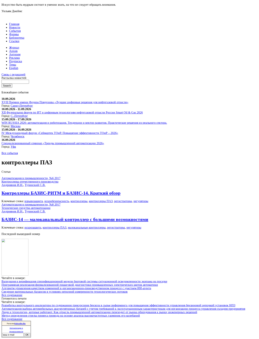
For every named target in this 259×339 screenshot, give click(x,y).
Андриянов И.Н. (12, 185)
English (13, 68)
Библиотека (16, 37)
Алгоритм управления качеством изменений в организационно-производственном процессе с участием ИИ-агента (76, 288)
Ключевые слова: (13, 201)
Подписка (15, 61)
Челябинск (17, 136)
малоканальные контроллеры (87, 227)
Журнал (14, 47)
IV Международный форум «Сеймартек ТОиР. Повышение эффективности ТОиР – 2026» (60, 133)
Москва (15, 126)
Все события (10, 153)
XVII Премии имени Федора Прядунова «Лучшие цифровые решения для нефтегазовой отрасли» (65, 102)
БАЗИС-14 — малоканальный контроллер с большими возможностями (75, 219)
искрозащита (32, 227)
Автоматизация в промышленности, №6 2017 (31, 178)
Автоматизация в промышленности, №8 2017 (31, 204)
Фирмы (14, 34)
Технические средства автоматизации (26, 208)
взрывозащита (33, 201)
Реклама (14, 57)
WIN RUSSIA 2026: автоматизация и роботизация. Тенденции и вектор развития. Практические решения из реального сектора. (84, 122)
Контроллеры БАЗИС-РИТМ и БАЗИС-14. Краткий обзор (61, 193)
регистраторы (123, 201)
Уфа (13, 146)
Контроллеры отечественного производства (30, 181)
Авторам (14, 54)
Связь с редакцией (13, 74)
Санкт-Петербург (22, 105)
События (15, 30)
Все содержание (12, 295)
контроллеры (79, 201)
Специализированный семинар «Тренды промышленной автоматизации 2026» (53, 143)
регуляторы (140, 201)
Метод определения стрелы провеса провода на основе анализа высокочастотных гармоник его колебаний (71, 315)
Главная (14, 24)
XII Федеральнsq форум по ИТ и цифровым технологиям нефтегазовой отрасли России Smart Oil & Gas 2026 (72, 112)
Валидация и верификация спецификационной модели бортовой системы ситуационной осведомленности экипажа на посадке (84, 281)
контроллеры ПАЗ (101, 201)
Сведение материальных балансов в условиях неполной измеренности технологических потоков (65, 291)
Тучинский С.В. (35, 185)
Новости (14, 27)
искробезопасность (56, 201)
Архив (13, 51)
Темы (12, 64)
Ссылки (14, 41)
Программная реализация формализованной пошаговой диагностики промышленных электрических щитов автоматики (80, 284)
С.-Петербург (19, 115)
